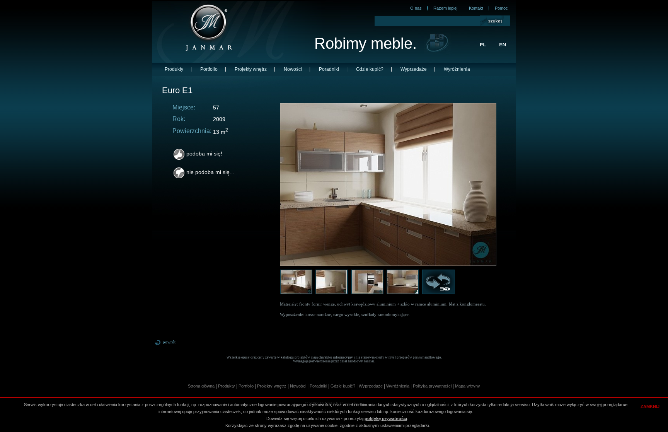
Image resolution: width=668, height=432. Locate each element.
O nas (416, 8)
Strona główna (201, 386)
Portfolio (209, 69)
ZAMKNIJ (650, 406)
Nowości (293, 69)
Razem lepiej (445, 8)
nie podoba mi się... (210, 172)
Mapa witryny (467, 386)
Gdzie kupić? (369, 69)
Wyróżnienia (457, 69)
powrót (169, 342)
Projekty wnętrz (251, 69)
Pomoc (501, 8)
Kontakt (476, 8)
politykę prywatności (386, 418)
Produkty (174, 69)
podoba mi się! (204, 153)
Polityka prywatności (432, 386)
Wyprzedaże (413, 69)
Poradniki (329, 69)
